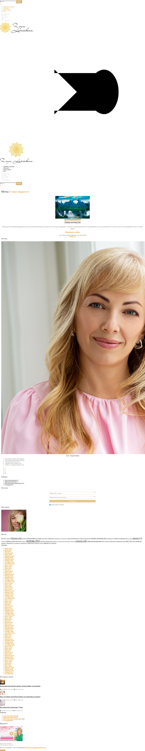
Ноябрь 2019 (9, 642)
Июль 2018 (8, 661)
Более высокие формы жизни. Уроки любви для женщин (20, 686)
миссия (48, 541)
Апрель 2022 (9, 622)
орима (81, 541)
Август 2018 (8, 660)
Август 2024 (9, 583)
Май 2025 (8, 569)
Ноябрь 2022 (9, 612)
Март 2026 (8, 554)
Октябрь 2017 (9, 673)
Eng (4, 11)
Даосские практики (11, 480)
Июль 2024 (8, 584)
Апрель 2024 (9, 587)
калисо (10, 541)
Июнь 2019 (8, 649)
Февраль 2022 (9, 625)
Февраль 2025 (9, 574)
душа (117, 538)
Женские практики (10, 481)
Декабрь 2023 (9, 593)
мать (42, 541)
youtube (5, 17)
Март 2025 (8, 572)
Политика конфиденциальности (36, 747)
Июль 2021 (8, 634)
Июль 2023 (8, 601)
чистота (36, 543)
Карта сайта (7, 10)
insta (4, 15)
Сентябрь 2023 (10, 598)
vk (4, 18)
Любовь (8, 538)
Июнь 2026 (8, 550)
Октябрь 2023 (9, 597)
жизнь (130, 538)
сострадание (16, 543)
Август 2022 (8, 616)
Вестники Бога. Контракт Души (11, 707)
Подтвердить (72, 501)
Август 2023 (8, 600)
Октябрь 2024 (9, 580)
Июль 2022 (8, 618)
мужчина (67, 541)
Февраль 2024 (9, 590)
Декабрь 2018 (9, 658)
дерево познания (98, 538)
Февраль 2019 (9, 655)
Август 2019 (8, 646)
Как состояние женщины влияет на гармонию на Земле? (20, 696)
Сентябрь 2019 (10, 645)
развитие (113, 541)
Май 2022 (8, 621)
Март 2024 (8, 589)
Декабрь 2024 (9, 577)
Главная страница (8, 7)
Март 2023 (8, 607)
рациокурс (121, 541)
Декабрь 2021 (9, 628)
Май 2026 (8, 551)
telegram (7, 20)
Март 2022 (8, 624)
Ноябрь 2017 (9, 672)
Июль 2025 (8, 566)
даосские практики (84, 538)
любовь (33, 540)
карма (18, 541)
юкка (53, 543)
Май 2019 (8, 651)
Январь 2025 (9, 575)
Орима (24, 538)
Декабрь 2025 (9, 559)
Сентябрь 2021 (9, 633)
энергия (47, 543)
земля (137, 538)
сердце (9, 543)
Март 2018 (8, 666)
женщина (124, 538)
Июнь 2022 (8, 619)
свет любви (137, 541)
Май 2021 (8, 637)
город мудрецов (73, 538)
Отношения (8, 485)
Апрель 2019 (9, 652)
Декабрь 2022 (9, 610)
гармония (64, 538)
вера (46, 538)
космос (23, 541)
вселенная (57, 538)
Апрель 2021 (9, 639)
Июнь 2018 (8, 663)
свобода (3, 543)
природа (107, 541)
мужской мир (61, 541)
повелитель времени (95, 541)
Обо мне (6, 8)
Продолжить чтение (72, 232)
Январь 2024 (9, 592)
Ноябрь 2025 (9, 560)
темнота (24, 543)
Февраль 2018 (9, 667)
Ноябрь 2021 (9, 630)
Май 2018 (8, 664)
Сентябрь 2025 (10, 563)
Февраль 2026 (9, 556)
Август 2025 (8, 565)
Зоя (85, 235)
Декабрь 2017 (9, 670)
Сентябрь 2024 (10, 581)
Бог (3, 538)
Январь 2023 (9, 609)
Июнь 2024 (8, 586)
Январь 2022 (9, 627)
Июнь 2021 (8, 636)
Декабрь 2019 (9, 640)
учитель (30, 543)
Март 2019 (8, 654)
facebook (6, 14)
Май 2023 (8, 604)
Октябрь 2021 (9, 631)
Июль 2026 (8, 548)
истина (3, 541)
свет (128, 541)
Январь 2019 (9, 657)
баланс (41, 538)
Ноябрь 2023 (9, 595)
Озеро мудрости (72, 221)
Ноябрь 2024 (9, 578)
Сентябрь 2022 (10, 615)
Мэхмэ (16, 538)
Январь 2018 (9, 669)
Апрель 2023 (9, 606)
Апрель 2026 (9, 553)
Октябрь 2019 (9, 643)
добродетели (109, 538)
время (51, 538)
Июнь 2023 (8, 603)
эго (41, 543)
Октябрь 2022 (9, 613)
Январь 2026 (9, 557)
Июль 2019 (8, 648)
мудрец (54, 541)
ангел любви (32, 538)
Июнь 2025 (8, 568)
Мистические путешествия (72, 219)
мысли (73, 541)
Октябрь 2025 (9, 562)
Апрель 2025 (9, 571)
